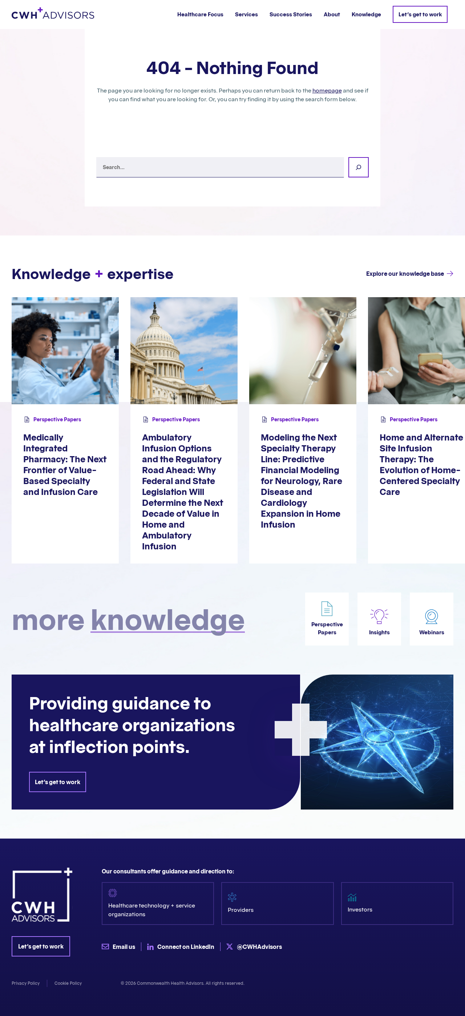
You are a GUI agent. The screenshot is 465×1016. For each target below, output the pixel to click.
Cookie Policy (68, 983)
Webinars (431, 632)
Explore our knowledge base (405, 273)
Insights (379, 632)
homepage (327, 90)
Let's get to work (57, 782)
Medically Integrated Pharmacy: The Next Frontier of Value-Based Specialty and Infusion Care (64, 464)
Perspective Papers (57, 419)
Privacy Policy (26, 983)
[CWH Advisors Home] (53, 14)
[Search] (358, 167)
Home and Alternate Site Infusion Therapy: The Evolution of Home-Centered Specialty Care (421, 464)
